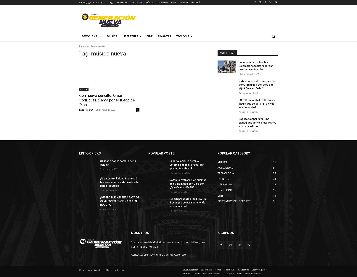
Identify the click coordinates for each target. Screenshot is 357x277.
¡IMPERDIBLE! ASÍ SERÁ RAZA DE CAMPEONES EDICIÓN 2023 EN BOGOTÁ (119, 201)
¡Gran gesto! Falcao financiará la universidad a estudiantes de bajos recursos (119, 182)
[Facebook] (255, 3)
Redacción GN (86, 109)
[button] (273, 36)
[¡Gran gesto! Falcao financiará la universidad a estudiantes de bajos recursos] (88, 183)
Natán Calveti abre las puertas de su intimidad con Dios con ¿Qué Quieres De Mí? (257, 85)
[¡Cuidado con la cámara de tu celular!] (88, 165)
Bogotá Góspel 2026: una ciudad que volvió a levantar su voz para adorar (257, 122)
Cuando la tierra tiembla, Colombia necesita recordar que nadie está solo (256, 66)
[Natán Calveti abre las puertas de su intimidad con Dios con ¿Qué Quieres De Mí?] (227, 85)
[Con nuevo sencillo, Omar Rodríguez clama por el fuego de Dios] (109, 76)
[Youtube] (276, 3)
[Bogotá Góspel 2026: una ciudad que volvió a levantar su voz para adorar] (227, 123)
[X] (270, 3)
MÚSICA (83, 89)
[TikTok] (265, 3)
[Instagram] (260, 3)
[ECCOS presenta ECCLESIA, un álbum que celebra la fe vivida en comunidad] (227, 104)
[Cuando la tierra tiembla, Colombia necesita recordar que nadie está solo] (227, 67)
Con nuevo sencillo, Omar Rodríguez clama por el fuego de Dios (107, 100)
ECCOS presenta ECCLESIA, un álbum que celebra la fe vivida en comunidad (257, 104)
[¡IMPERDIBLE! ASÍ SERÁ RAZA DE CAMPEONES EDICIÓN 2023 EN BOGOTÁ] (88, 202)
